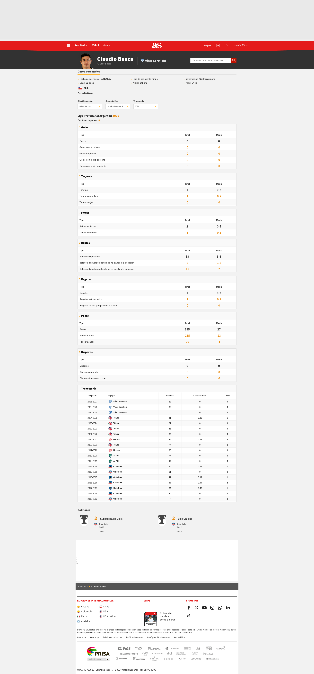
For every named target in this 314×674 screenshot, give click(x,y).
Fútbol (95, 45)
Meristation (196, 659)
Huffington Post (128, 654)
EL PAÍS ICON (154, 659)
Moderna (121, 658)
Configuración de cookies (158, 637)
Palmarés (84, 510)
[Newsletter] (218, 45)
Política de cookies (134, 637)
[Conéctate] (227, 45)
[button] (98, 659)
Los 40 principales (138, 648)
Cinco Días (156, 654)
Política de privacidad (112, 637)
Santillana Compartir (172, 648)
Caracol (220, 648)
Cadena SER (187, 648)
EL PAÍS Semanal (181, 654)
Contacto (81, 637)
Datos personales (89, 71)
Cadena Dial (169, 654)
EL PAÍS (124, 648)
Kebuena (206, 654)
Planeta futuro (192, 654)
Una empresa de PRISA (98, 651)
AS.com (198, 648)
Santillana (154, 648)
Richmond (219, 654)
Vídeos (107, 45)
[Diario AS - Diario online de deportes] (157, 45)
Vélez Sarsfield (85, 106)
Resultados (81, 45)
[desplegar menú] (68, 45)
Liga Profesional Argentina (118, 106)
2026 (137, 106)
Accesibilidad (180, 637)
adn (209, 648)
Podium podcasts (139, 659)
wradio (146, 654)
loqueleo (182, 659)
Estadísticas (85, 93)
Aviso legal (94, 637)
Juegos (207, 45)
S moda (168, 659)
